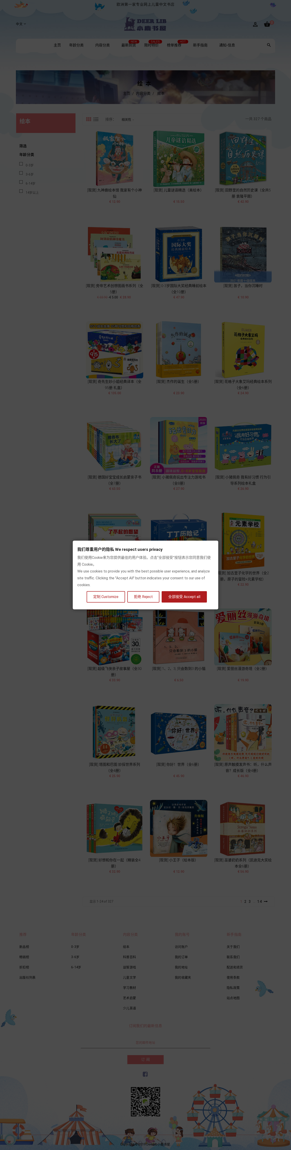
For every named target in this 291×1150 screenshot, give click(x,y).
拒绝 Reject (143, 597)
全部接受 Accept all (184, 597)
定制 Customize (105, 597)
